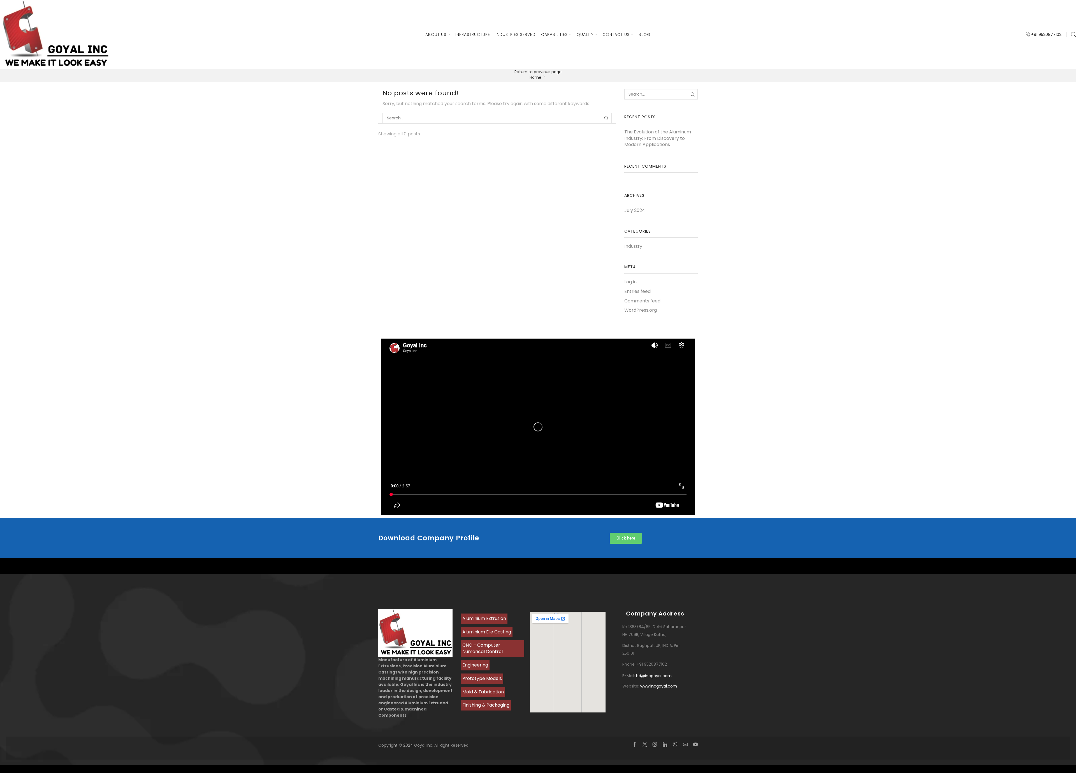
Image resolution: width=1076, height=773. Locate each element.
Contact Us (616, 34)
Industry (633, 246)
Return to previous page (538, 72)
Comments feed (642, 301)
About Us (435, 34)
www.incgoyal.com (658, 686)
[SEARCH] (606, 118)
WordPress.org (640, 310)
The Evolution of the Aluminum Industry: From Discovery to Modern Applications (657, 138)
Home (535, 77)
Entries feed (637, 291)
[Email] (685, 744)
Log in (630, 282)
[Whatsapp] (675, 744)
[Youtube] (695, 744)
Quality (585, 34)
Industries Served (515, 34)
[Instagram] (655, 744)
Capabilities (554, 34)
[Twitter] (645, 744)
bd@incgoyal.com (654, 676)
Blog (645, 34)
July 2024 (634, 210)
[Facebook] (634, 744)
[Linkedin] (665, 744)
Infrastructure (472, 34)
